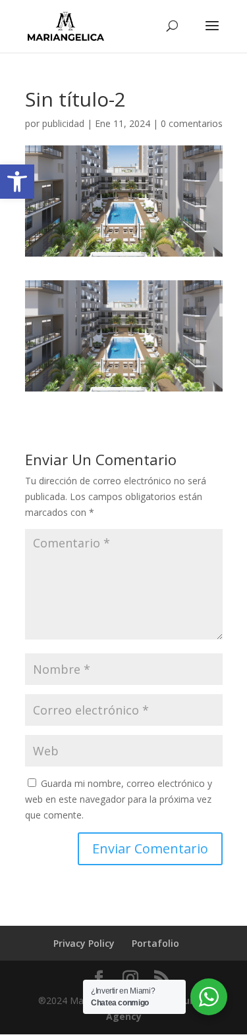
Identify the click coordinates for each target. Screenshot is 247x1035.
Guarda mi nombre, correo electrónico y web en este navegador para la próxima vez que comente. (118, 799)
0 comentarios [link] (192, 123)
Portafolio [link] (155, 943)
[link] (17, 181)
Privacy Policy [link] (84, 943)
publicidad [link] (63, 123)
